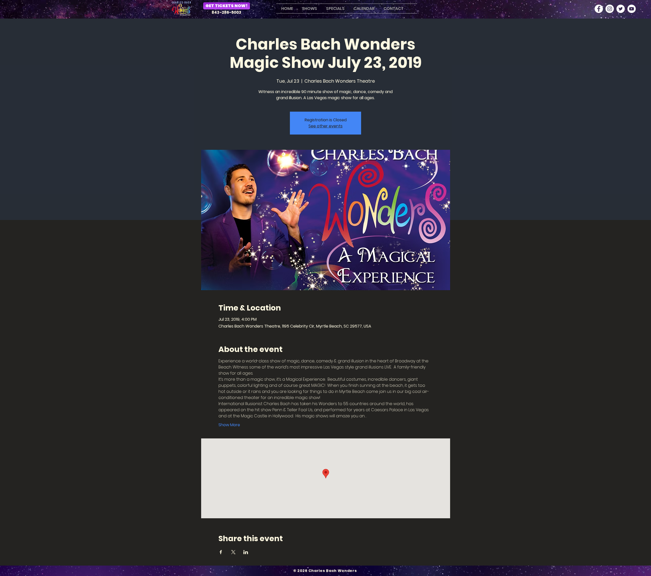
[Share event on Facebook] (220, 552)
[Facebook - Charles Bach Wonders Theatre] (599, 9)
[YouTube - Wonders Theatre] (631, 9)
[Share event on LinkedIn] (245, 552)
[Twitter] (620, 9)
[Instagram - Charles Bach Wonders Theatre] (609, 9)
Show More (229, 425)
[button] (309, 8)
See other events (325, 126)
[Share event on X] (233, 552)
